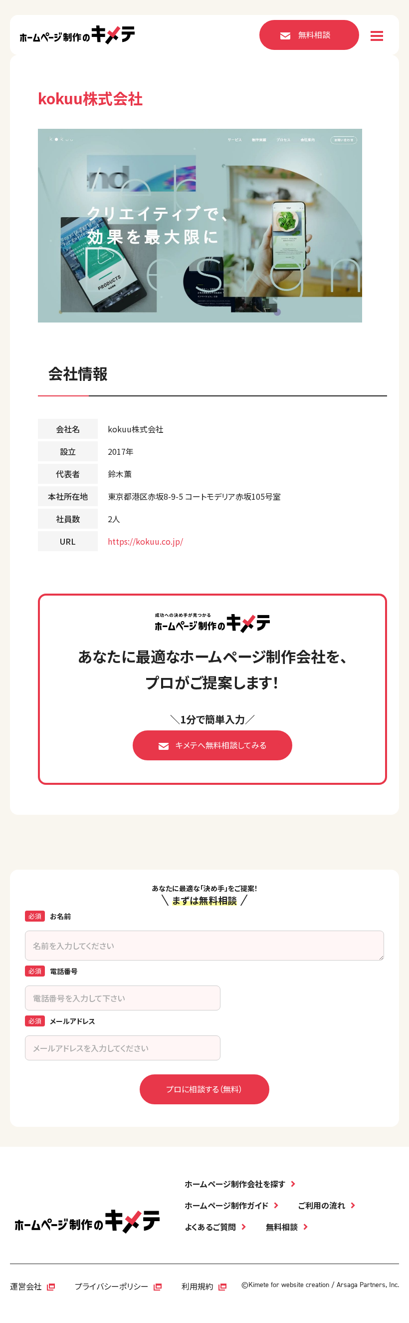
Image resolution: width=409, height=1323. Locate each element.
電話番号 (64, 971)
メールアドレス (72, 1020)
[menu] (376, 35)
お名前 (60, 916)
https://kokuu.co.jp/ (145, 541)
